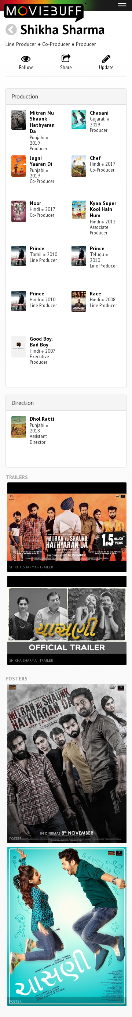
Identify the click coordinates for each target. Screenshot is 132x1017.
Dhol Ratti (42, 419)
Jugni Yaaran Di (41, 161)
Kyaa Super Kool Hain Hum (103, 209)
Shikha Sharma (62, 29)
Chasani (99, 112)
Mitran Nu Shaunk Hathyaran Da (42, 121)
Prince (37, 248)
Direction (22, 402)
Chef (95, 158)
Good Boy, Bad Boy (41, 341)
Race (95, 293)
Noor (35, 203)
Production (24, 96)
